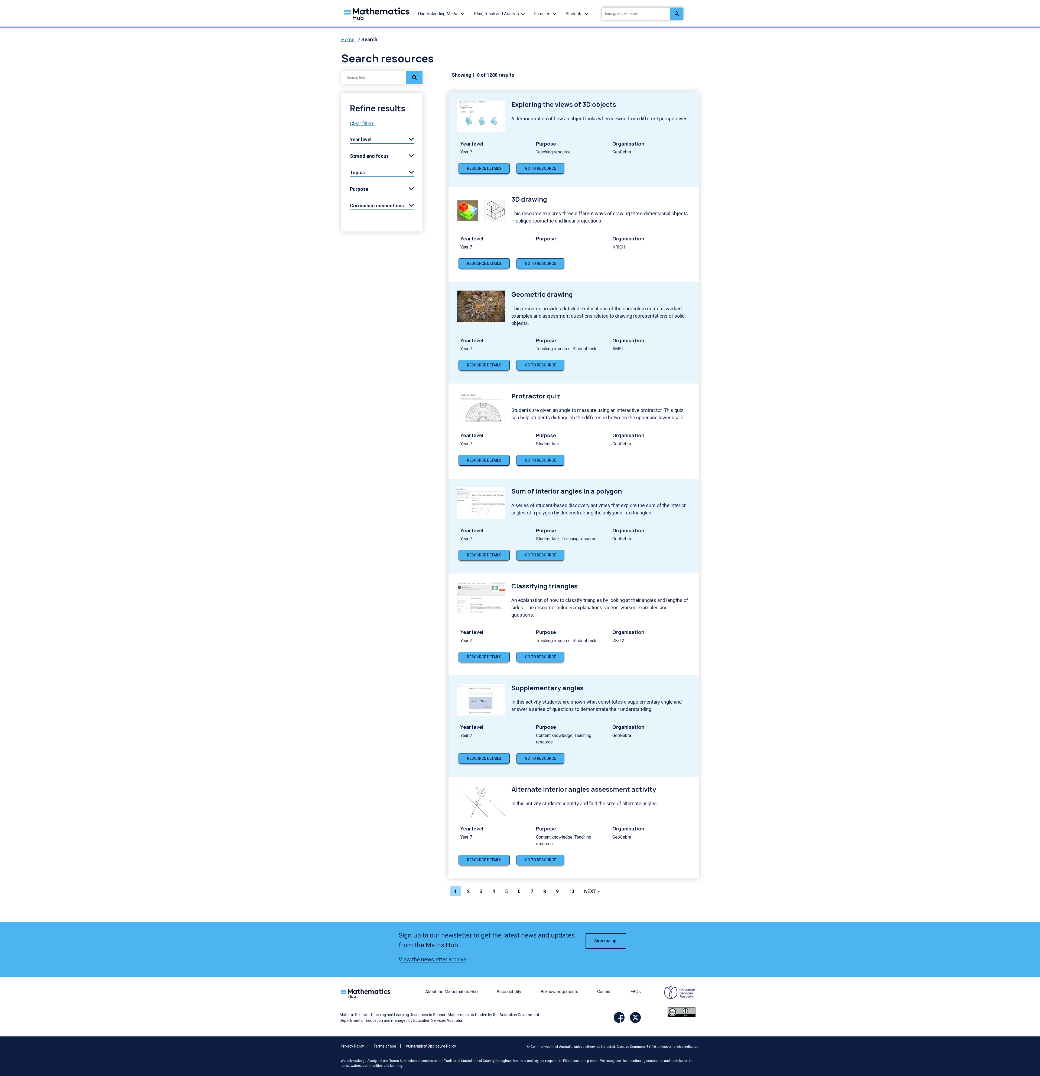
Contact (604, 991)
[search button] (676, 14)
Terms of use (384, 1046)
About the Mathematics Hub (451, 991)
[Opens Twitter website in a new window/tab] (635, 1017)
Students (574, 13)
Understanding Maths (438, 13)
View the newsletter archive (432, 959)
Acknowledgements (559, 991)
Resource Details (484, 168)
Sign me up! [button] (606, 940)
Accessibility (509, 991)
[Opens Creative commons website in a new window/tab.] (682, 1011)
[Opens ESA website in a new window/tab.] (676, 996)
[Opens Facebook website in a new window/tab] (619, 1017)
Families (542, 13)
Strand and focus (369, 156)
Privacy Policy (352, 1046)
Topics (357, 172)
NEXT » (592, 891)
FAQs (635, 991)
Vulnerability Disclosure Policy (431, 1046)
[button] (462, 13)
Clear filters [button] (362, 123)
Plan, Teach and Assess (496, 13)
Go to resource (540, 168)
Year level (361, 139)
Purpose (359, 189)
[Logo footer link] (367, 992)
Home (348, 39)
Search (369, 39)
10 (571, 891)
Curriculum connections (377, 205)
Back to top (1009, 1035)
